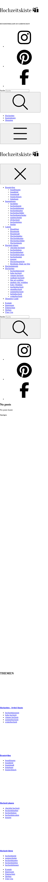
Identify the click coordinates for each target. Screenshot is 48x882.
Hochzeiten (9, 116)
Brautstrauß (15, 234)
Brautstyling (10, 187)
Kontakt (8, 303)
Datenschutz (10, 308)
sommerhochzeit (16, 292)
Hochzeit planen (11, 245)
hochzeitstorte (15, 206)
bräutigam (14, 199)
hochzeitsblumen (17, 208)
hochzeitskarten (16, 210)
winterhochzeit (16, 296)
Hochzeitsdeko (16, 236)
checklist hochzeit (17, 248)
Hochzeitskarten (16, 238)
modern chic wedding (19, 282)
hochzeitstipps (16, 250)
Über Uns (9, 312)
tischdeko (14, 204)
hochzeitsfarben (11, 863)
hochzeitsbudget (16, 252)
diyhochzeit (15, 220)
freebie (13, 224)
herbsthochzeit (16, 294)
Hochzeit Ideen (6, 851)
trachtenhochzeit (16, 287)
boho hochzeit (16, 273)
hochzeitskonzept (17, 271)
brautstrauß (14, 194)
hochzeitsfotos (16, 222)
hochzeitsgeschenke (18, 215)
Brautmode (14, 231)
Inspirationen (10, 118)
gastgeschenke (16, 217)
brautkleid (14, 192)
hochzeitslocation (17, 255)
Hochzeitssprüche (17, 261)
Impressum (9, 305)
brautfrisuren (15, 190)
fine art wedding (16, 280)
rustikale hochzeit (17, 278)
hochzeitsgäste (16, 257)
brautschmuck (16, 197)
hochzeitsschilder (17, 213)
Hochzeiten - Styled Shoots (11, 708)
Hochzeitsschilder (17, 241)
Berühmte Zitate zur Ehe (20, 264)
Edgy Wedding (16, 285)
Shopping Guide (11, 299)
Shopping (9, 120)
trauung (13, 259)
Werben (8, 310)
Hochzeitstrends (11, 266)
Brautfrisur (14, 229)
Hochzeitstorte (16, 243)
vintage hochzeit (16, 275)
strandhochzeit (16, 289)
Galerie (8, 227)
